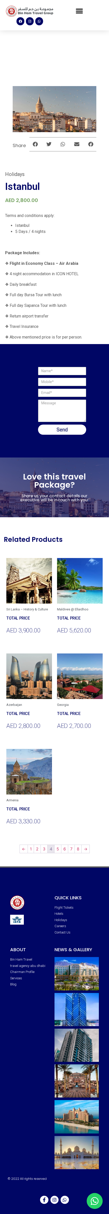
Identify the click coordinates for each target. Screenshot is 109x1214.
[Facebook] (20, 21)
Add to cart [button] (14, 640)
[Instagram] (30, 21)
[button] (79, 11)
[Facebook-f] (44, 1200)
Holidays (15, 174)
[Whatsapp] (39, 21)
